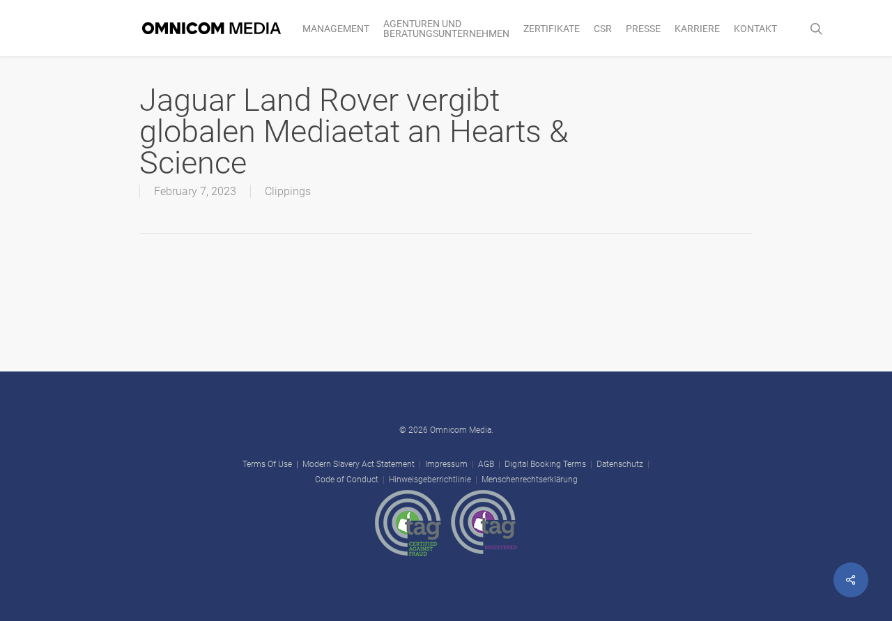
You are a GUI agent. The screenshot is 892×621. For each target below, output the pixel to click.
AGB (486, 464)
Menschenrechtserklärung (530, 479)
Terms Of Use (267, 464)
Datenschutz (620, 464)
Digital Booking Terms (545, 464)
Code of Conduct (346, 479)
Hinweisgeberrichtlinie (430, 479)
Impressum (446, 464)
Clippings (288, 191)
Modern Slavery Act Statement (358, 464)
